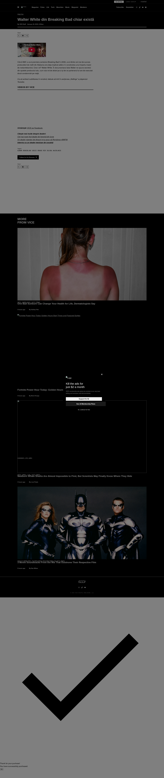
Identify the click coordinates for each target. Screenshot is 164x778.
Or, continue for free (84, 409)
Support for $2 (84, 399)
